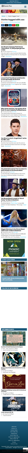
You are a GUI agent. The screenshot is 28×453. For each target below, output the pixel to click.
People (13, 84)
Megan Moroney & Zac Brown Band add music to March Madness (12, 230)
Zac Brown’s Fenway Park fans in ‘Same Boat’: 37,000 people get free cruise (13, 48)
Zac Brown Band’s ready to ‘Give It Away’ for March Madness (12, 199)
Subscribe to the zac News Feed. (11, 22)
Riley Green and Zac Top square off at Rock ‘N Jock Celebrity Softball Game (13, 109)
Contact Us (14, 428)
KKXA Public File (14, 435)
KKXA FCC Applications (14, 437)
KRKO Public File (14, 438)
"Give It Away (14, 203)
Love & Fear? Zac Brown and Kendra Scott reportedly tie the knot (13, 78)
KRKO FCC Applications (14, 440)
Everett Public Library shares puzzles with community (13, 279)
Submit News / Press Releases (14, 2)
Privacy (14, 442)
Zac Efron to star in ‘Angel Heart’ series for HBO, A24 (13, 139)
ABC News (14, 51)
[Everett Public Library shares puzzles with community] (14, 269)
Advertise (14, 426)
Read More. (9, 56)
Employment (14, 433)
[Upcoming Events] (14, 338)
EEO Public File (14, 431)
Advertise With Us (14, 1)
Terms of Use (14, 444)
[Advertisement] (14, 11)
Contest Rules (14, 430)
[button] (25, 7)
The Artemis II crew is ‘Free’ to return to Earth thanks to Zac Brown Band (14, 169)
